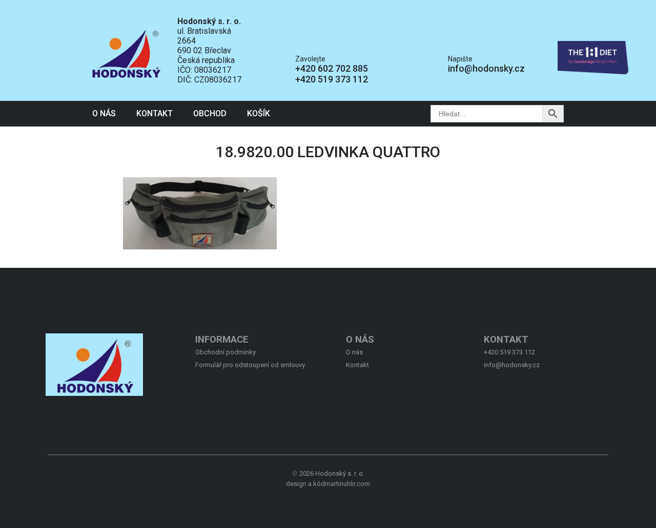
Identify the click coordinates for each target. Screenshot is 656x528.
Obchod (210, 113)
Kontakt (154, 113)
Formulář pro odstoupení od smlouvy (250, 365)
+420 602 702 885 (331, 68)
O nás (104, 113)
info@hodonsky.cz (486, 68)
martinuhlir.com (347, 484)
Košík (258, 113)
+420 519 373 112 (331, 79)
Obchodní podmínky (225, 352)
